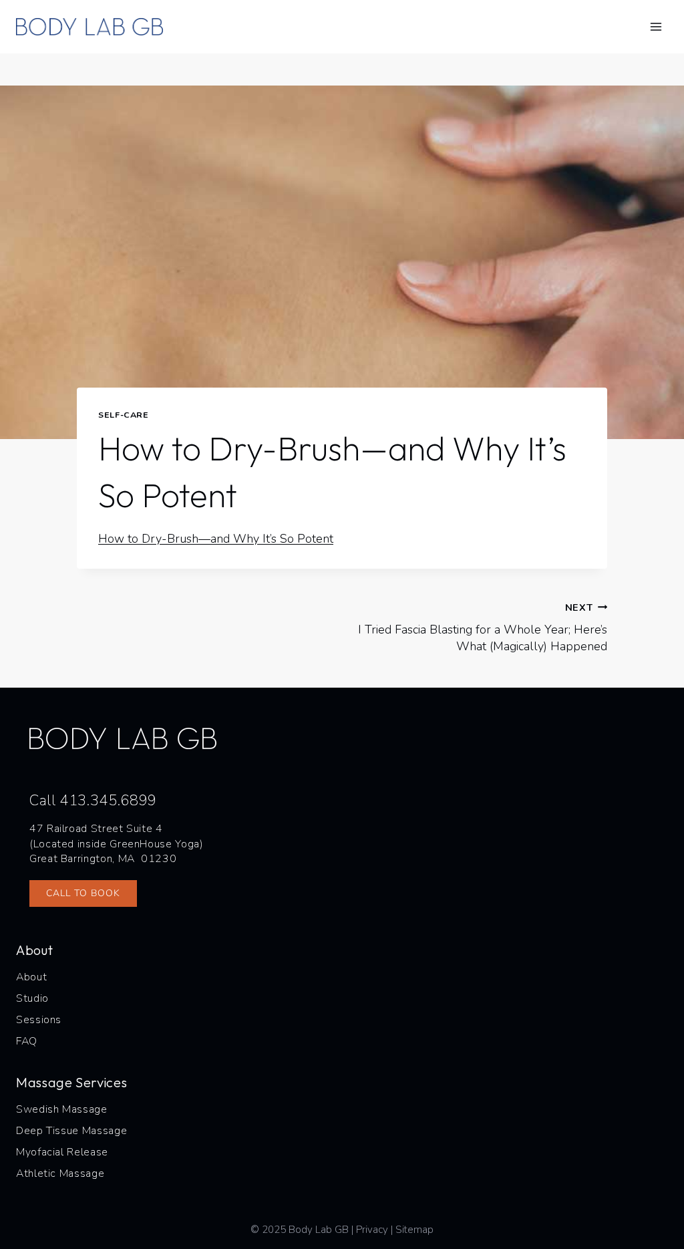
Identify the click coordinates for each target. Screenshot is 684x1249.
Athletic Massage (60, 1173)
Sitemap (414, 1229)
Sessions (38, 1019)
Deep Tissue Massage (71, 1130)
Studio (32, 998)
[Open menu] (655, 26)
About (31, 977)
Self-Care (123, 414)
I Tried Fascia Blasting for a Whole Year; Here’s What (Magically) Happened (482, 627)
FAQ (26, 1041)
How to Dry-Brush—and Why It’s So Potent (215, 539)
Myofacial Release (62, 1152)
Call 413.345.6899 (93, 801)
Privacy (372, 1229)
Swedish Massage (62, 1109)
